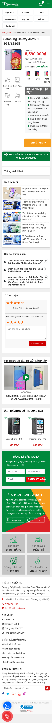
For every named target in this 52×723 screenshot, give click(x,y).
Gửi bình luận (37, 343)
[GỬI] (47, 688)
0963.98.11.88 (12, 604)
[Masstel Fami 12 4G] (13, 425)
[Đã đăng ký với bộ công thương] (26, 707)
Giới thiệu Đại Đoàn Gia (13, 662)
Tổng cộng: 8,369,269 (14, 633)
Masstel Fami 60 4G (37, 439)
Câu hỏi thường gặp (41, 703)
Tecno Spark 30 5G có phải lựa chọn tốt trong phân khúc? (34, 205)
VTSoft (30, 711)
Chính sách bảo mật (25, 703)
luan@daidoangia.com (15, 608)
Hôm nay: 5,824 (11, 624)
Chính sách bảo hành (12, 644)
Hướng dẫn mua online (13, 657)
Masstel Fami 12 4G (14, 439)
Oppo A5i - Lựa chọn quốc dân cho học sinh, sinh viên (35, 191)
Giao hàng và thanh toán (14, 653)
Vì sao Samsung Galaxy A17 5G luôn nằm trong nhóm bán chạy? (34, 239)
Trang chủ (6, 32)
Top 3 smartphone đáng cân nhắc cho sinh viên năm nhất (34, 216)
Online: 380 (10, 619)
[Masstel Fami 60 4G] (37, 425)
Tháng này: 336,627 (13, 628)
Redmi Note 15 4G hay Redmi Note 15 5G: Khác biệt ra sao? (34, 227)
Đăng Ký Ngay (36, 479)
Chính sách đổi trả (11, 649)
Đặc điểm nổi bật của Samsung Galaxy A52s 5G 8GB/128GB (26, 156)
